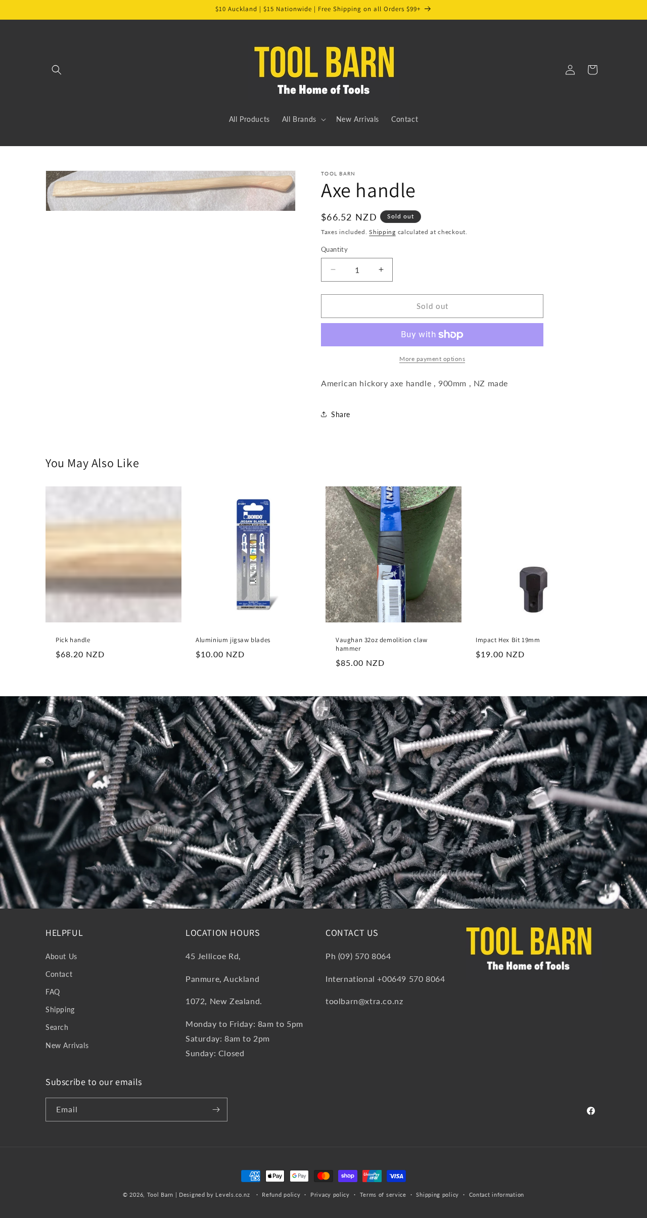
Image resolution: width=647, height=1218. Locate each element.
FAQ (52, 991)
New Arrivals (66, 1045)
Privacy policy (330, 1194)
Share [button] (340, 414)
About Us (61, 956)
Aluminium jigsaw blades (233, 640)
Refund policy (281, 1194)
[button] (56, 70)
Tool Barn (160, 1194)
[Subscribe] (216, 1109)
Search (57, 1027)
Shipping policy (437, 1194)
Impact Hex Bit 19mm (508, 640)
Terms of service (383, 1194)
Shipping (382, 232)
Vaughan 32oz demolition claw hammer (382, 644)
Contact (58, 974)
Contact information (496, 1194)
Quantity (334, 249)
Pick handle (73, 640)
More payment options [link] (432, 359)
